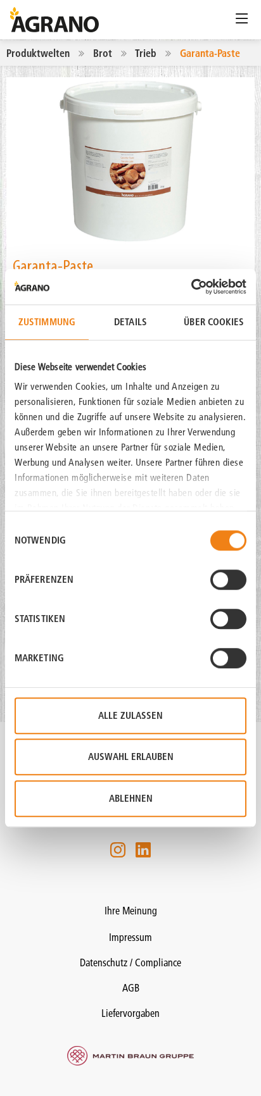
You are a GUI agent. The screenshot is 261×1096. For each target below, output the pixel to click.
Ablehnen (131, 798)
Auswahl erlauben (131, 756)
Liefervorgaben (130, 1013)
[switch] (228, 580)
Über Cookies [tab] (214, 322)
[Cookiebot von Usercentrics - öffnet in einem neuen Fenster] (191, 286)
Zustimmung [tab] (46, 322)
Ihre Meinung (131, 910)
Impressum (130, 937)
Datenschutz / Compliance (130, 962)
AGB (130, 987)
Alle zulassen (130, 715)
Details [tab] (130, 322)
